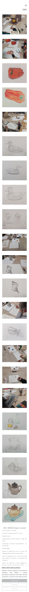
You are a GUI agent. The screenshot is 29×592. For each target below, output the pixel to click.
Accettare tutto (14, 580)
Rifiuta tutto (14, 588)
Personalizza (15, 584)
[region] (14, 578)
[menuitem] (24, 9)
